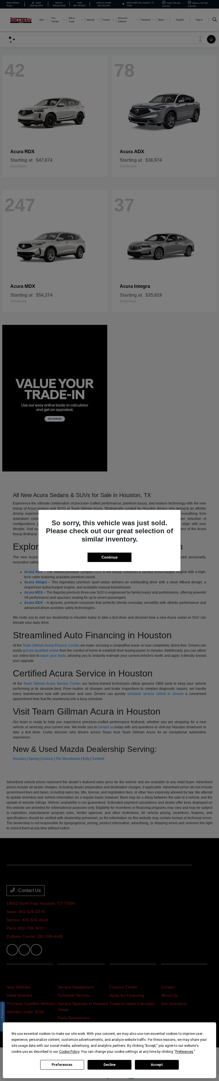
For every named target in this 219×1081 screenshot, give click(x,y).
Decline (109, 1065)
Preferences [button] (184, 1052)
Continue (109, 557)
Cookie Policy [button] (69, 1052)
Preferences (62, 1065)
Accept (157, 1065)
